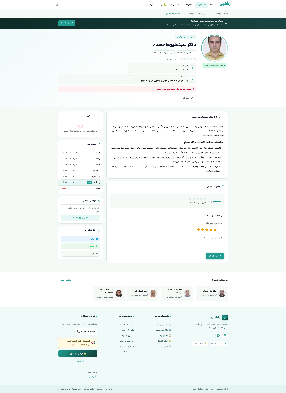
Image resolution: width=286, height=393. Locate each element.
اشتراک (186, 98)
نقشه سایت (89, 389)
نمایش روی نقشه (80, 217)
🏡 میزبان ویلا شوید (77, 353)
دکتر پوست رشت (127, 335)
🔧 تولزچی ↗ (92, 376)
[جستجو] (57, 4)
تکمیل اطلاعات (67, 23)
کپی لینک (94, 253)
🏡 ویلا (163, 4)
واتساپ (91, 246)
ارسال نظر (213, 255)
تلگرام (91, 239)
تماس (99, 389)
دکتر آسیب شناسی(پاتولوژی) (200, 13)
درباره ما (108, 389)
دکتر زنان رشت (128, 330)
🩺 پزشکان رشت (164, 324)
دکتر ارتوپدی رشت (126, 324)
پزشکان (202, 4)
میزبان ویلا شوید (127, 351)
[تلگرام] (218, 335)
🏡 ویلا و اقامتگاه (163, 341)
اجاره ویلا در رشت (127, 341)
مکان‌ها (188, 4)
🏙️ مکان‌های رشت (163, 330)
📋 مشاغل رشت (164, 335)
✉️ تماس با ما (78, 361)
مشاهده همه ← (65, 280)
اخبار (152, 4)
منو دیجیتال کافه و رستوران (69, 389)
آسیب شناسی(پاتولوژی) (185, 37)
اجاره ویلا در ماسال (126, 346)
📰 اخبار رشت (165, 346)
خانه (211, 4)
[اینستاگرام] (225, 335)
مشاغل (175, 4)
